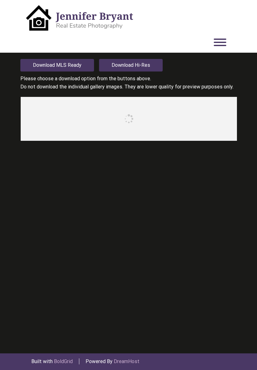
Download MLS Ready (57, 65)
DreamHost (126, 361)
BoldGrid (63, 361)
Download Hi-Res (131, 65)
